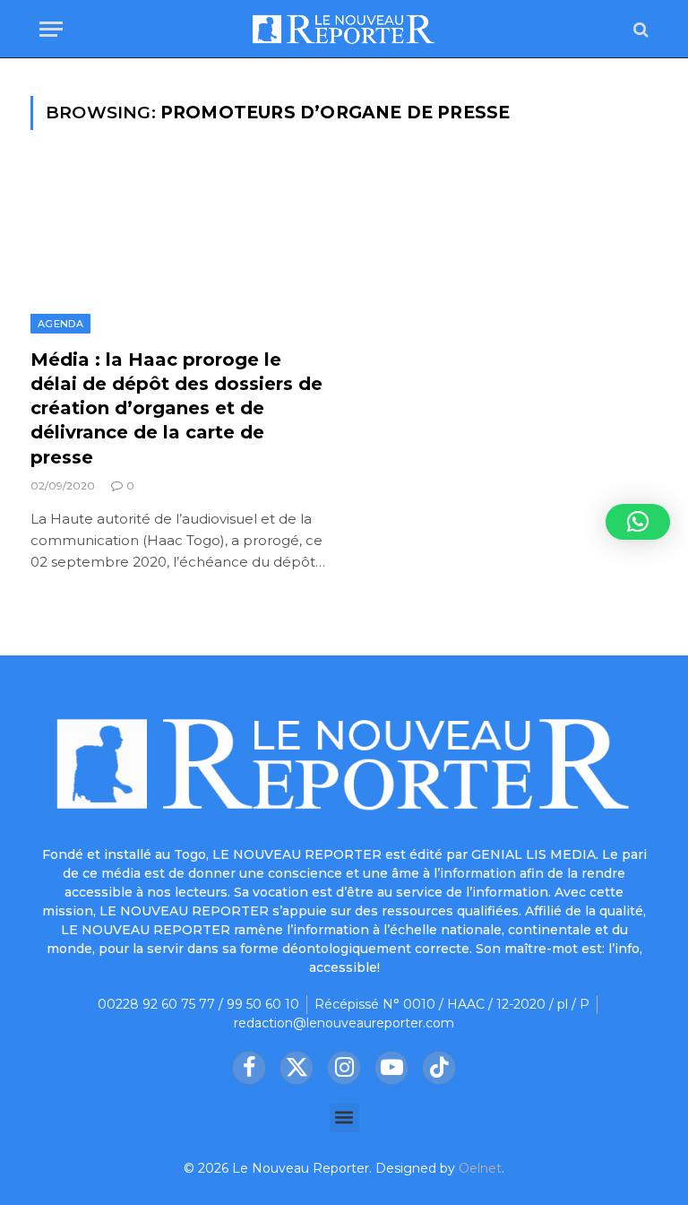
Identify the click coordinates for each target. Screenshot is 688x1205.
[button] (344, 1117)
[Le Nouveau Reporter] (343, 29)
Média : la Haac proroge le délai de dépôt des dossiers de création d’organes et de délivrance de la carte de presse (176, 408)
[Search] (639, 29)
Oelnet (480, 1168)
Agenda (60, 323)
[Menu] (51, 29)
